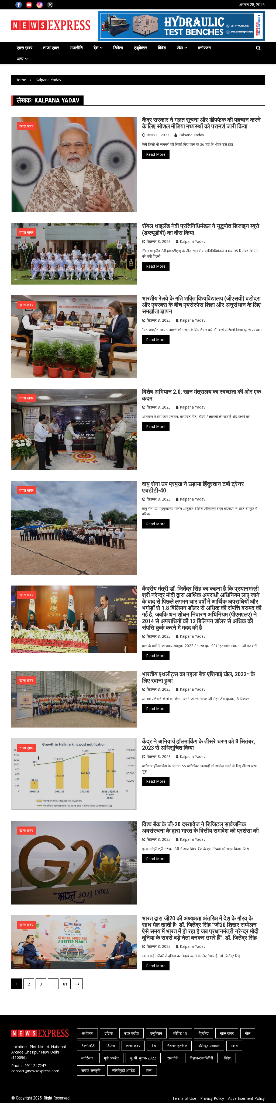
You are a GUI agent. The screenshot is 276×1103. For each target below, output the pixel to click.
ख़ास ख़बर (24, 48)
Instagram (39, 5)
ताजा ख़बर (51, 48)
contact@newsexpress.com (35, 1070)
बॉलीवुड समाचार (209, 1045)
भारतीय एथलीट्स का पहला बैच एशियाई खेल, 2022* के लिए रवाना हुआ (198, 677)
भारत (234, 1045)
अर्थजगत (87, 1033)
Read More (155, 154)
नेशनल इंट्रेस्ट (177, 1045)
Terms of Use (184, 1098)
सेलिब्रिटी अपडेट (123, 1070)
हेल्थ (149, 1070)
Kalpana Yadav (191, 134)
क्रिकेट (204, 1033)
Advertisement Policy (246, 1098)
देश (96, 48)
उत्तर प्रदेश (131, 1033)
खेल (180, 48)
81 (65, 984)
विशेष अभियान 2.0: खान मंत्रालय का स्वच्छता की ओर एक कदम (201, 395)
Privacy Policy (212, 1098)
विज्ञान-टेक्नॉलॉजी (201, 1058)
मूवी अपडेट (111, 1058)
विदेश (162, 48)
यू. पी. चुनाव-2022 (143, 1058)
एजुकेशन (140, 48)
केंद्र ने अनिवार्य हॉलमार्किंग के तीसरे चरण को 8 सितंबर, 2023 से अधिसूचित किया (199, 744)
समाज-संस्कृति (91, 1070)
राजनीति (76, 48)
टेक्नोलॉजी (88, 1045)
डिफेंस (118, 48)
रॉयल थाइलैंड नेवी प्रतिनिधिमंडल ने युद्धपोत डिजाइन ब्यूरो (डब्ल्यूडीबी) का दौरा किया (200, 229)
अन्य (20, 59)
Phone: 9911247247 (28, 1065)
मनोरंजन (204, 48)
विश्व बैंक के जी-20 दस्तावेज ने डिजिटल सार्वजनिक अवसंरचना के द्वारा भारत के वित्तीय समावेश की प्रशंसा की (200, 827)
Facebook (18, 5)
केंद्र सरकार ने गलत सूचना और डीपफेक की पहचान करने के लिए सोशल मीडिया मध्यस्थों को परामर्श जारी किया (201, 123)
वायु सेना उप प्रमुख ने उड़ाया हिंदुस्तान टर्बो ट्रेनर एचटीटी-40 (193, 487)
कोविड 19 (180, 1033)
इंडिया (109, 1033)
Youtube (29, 5)
